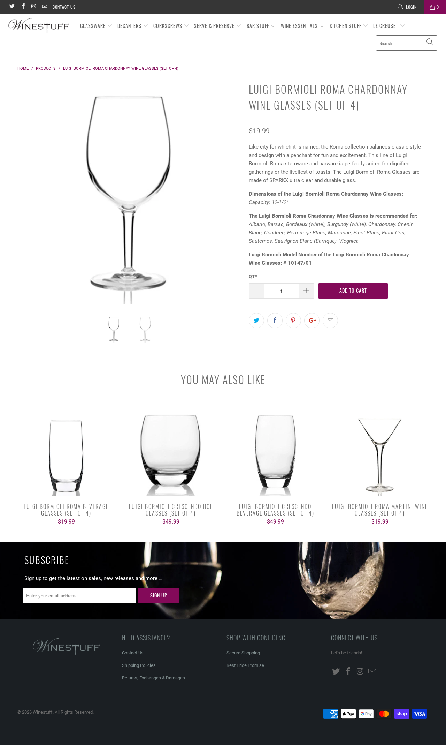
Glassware (93, 25)
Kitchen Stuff (346, 25)
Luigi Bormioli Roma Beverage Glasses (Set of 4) (66, 452)
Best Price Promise (245, 665)
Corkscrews (168, 25)
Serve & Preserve (215, 25)
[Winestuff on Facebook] (22, 7)
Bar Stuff (258, 25)
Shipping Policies (139, 665)
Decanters (130, 25)
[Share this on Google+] (312, 320)
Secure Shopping (243, 652)
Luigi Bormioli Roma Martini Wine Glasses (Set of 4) (380, 452)
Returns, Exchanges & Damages (153, 677)
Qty (253, 276)
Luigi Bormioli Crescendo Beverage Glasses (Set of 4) (275, 452)
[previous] (29, 197)
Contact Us (64, 7)
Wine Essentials (300, 25)
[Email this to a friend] (330, 320)
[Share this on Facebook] (275, 320)
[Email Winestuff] (44, 7)
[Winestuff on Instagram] (34, 7)
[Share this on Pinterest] (293, 320)
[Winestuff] (39, 26)
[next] (229, 197)
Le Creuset (386, 25)
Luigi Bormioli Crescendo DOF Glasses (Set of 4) (171, 452)
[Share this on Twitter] (256, 320)
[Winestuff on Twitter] (12, 7)
